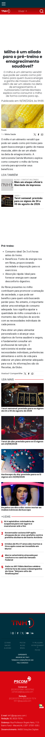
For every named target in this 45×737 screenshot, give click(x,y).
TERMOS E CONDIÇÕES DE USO (23, 660)
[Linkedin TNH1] (32, 633)
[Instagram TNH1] (13, 633)
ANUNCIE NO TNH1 (22, 657)
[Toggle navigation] (4, 4)
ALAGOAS (7, 648)
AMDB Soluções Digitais (28, 729)
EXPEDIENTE (22, 655)
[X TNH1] (22, 633)
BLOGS (22, 645)
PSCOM (37, 650)
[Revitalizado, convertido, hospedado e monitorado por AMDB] (41, 706)
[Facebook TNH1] (18, 633)
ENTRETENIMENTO (37, 646)
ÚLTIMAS (7, 643)
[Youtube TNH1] (27, 633)
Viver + (22, 11)
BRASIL (22, 648)
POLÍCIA (22, 643)
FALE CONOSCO (22, 663)
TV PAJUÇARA (37, 643)
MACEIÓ (7, 645)
